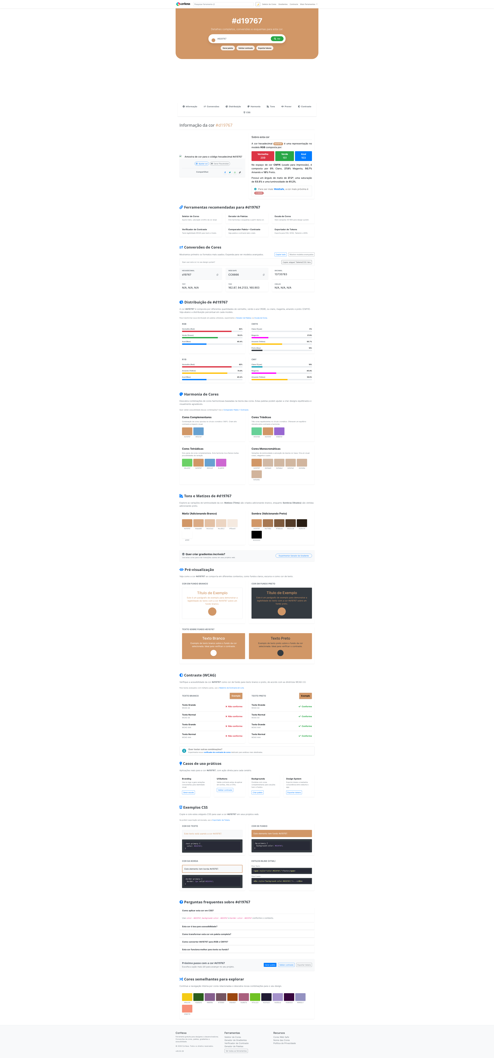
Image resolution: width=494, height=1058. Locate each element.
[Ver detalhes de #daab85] (198, 523)
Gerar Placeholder (221, 164)
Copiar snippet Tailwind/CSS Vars (297, 262)
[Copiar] (217, 275)
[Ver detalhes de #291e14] (302, 523)
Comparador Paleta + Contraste (235, 410)
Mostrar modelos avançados (301, 254)
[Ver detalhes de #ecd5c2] (221, 523)
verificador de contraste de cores (217, 752)
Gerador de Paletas (243, 318)
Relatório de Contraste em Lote (231, 688)
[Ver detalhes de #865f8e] (210, 997)
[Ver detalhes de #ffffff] (187, 535)
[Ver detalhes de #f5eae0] (232, 523)
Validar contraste (245, 48)
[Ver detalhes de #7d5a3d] (279, 523)
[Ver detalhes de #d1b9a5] (268, 463)
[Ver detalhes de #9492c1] (300, 997)
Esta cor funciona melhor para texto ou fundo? (205, 949)
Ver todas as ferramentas (236, 1051)
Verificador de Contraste (236, 1043)
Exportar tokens (264, 48)
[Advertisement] (247, 83)
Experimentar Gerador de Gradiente (294, 556)
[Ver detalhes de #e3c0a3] (210, 523)
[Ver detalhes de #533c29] (290, 523)
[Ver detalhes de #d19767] (187, 431)
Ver (278, 38)
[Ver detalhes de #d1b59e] (302, 463)
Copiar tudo (281, 254)
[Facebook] (225, 172)
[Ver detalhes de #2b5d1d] (198, 997)
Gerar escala (188, 792)
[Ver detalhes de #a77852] (268, 523)
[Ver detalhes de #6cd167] (187, 463)
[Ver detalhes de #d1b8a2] (279, 463)
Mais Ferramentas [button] (308, 4)
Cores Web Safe (281, 1037)
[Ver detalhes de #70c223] (255, 997)
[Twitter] (230, 172)
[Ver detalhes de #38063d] (289, 997)
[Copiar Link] (240, 172)
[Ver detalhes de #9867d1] (279, 431)
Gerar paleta (228, 48)
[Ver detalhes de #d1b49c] (257, 474)
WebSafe (279, 189)
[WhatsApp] (235, 172)
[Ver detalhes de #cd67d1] (221, 463)
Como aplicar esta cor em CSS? (198, 910)
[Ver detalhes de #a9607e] (244, 997)
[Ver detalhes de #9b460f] (232, 997)
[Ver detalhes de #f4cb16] (187, 997)
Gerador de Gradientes (235, 1040)
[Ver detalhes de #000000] (257, 535)
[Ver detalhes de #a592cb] (278, 997)
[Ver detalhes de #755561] (221, 997)
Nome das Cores (281, 1040)
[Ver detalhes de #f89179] (187, 1008)
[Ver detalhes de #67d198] (257, 431)
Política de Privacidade (284, 1043)
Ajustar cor (203, 164)
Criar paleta (257, 792)
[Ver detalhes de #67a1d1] (198, 431)
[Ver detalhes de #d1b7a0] (290, 463)
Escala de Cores (261, 318)
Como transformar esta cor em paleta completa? (206, 934)
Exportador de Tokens (221, 820)
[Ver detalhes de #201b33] (266, 997)
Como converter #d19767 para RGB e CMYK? (205, 941)
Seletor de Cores (232, 1037)
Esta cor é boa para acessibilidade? (199, 926)
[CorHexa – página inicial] (183, 4)
